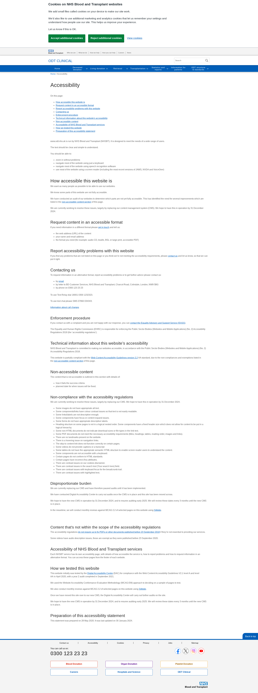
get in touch (103, 227)
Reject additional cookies (106, 38)
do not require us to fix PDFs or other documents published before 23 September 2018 (119, 532)
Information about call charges (64, 307)
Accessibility (93, 643)
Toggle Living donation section (107, 68)
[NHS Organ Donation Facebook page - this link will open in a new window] (178, 651)
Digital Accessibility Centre (100, 573)
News (129, 53)
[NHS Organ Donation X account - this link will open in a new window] (185, 651)
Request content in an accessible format (75, 105)
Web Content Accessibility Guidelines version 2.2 (114, 358)
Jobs (170, 643)
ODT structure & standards (198, 68)
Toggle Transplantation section (147, 68)
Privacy (146, 643)
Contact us (64, 643)
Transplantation (138, 68)
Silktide (157, 510)
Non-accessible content (67, 121)
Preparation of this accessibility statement (75, 131)
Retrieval (117, 68)
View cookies (134, 38)
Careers (121, 53)
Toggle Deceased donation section (87, 68)
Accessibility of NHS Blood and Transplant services (80, 125)
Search (206, 60)
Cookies (120, 643)
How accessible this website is (70, 102)
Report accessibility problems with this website (78, 108)
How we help (94, 53)
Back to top (250, 636)
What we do (82, 53)
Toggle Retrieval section (127, 68)
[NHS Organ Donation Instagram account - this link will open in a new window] (193, 651)
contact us (173, 256)
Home (57, 68)
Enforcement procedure (67, 115)
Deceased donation (77, 68)
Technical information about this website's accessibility (82, 118)
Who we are (71, 53)
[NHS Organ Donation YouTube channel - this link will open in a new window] (201, 651)
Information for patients (178, 68)
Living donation (97, 68)
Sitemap (194, 643)
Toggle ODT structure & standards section (208, 68)
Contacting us (62, 112)
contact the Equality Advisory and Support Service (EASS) (157, 323)
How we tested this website (69, 128)
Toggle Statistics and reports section (167, 68)
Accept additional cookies (67, 38)
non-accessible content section (76, 202)
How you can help (108, 53)
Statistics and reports (158, 68)
